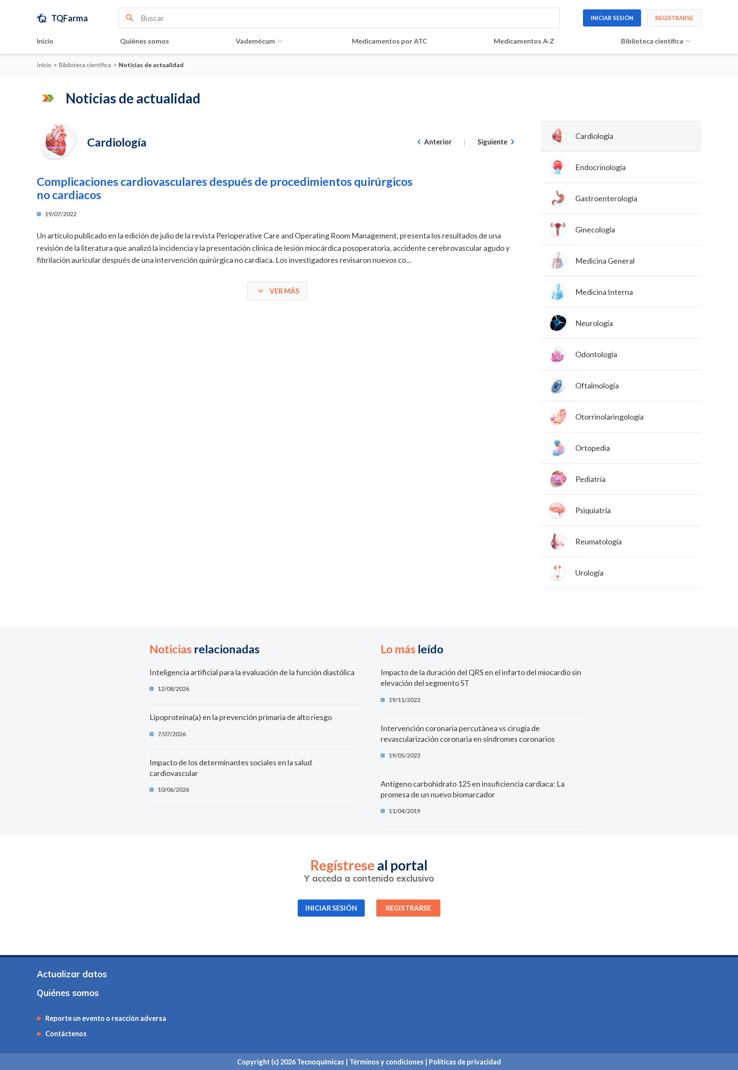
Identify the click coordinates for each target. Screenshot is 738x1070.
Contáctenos (66, 1034)
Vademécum (255, 41)
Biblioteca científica (652, 41)
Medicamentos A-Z (524, 41)
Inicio (45, 41)
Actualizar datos (72, 974)
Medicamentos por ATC (389, 41)
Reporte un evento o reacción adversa (105, 1018)
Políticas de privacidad (465, 1062)
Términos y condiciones (387, 1062)
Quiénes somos (144, 41)
